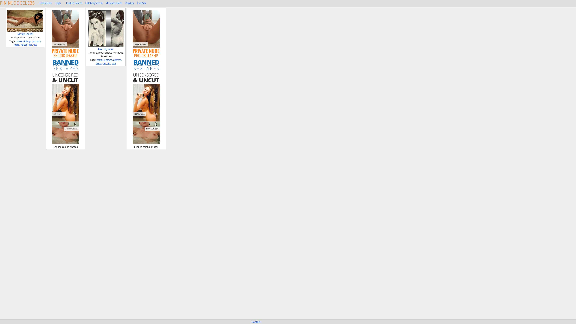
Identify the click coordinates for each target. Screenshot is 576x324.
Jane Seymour (106, 49)
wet (114, 63)
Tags (58, 3)
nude (16, 44)
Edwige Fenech (25, 34)
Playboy (129, 3)
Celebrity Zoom (94, 3)
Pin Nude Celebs (17, 3)
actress (37, 41)
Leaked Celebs (74, 3)
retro (19, 41)
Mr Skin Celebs (114, 3)
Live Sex (141, 3)
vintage (27, 41)
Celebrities (46, 3)
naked (24, 44)
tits (35, 44)
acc (30, 44)
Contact (256, 322)
